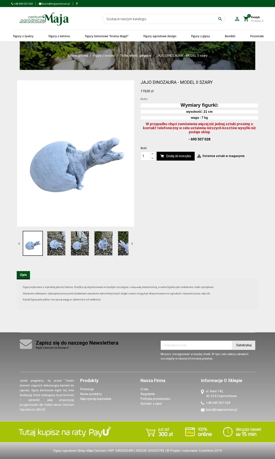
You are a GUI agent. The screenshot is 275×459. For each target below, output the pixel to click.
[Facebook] (77, 3)
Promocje (87, 389)
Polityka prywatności (155, 399)
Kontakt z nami (151, 404)
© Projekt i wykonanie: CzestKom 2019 (194, 451)
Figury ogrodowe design (159, 36)
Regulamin (148, 394)
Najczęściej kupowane (95, 399)
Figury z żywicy (23, 36)
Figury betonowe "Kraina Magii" (106, 36)
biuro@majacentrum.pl (55, 3)
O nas (144, 389)
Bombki (230, 36)
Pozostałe (257, 36)
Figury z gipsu (200, 36)
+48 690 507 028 (23, 3)
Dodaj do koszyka (178, 156)
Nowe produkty (91, 394)
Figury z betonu (59, 36)
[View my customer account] (237, 19)
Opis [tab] (23, 275)
